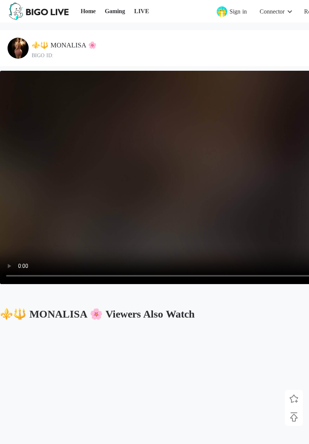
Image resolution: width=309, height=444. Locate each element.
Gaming (115, 11)
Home (88, 11)
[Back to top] (294, 417)
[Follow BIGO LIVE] (294, 399)
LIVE (141, 11)
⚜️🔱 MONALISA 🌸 (64, 45)
